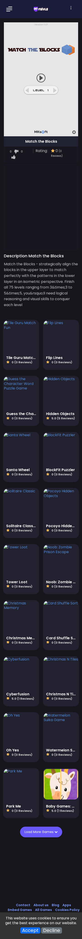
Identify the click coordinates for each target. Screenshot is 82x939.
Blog (55, 905)
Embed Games (20, 910)
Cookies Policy (67, 910)
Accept (30, 930)
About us (41, 905)
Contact (23, 905)
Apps (66, 905)
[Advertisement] (41, 207)
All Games (43, 910)
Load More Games (39, 832)
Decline (51, 930)
